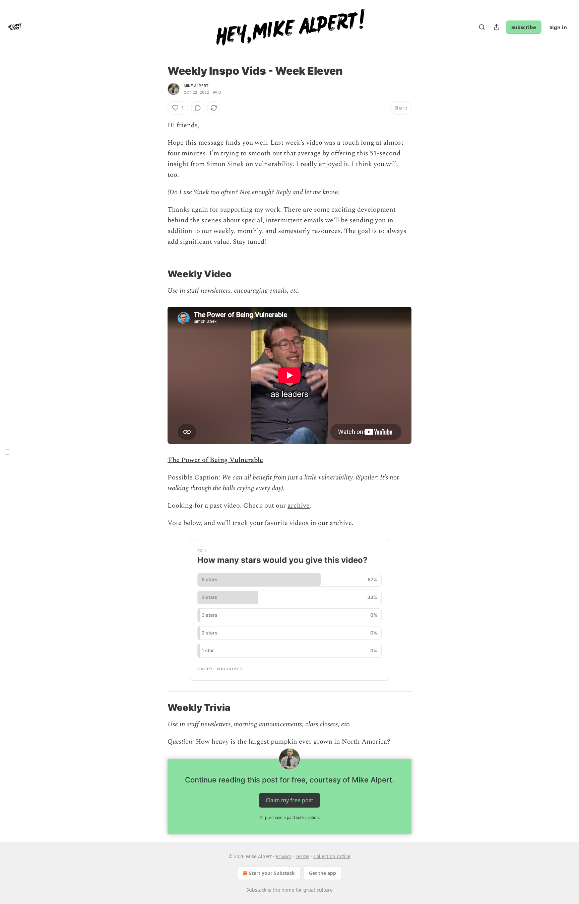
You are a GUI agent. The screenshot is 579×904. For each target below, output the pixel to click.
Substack (256, 890)
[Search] (482, 27)
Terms (302, 856)
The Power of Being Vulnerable (215, 460)
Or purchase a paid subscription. (289, 817)
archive (298, 506)
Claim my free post (289, 800)
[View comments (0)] (197, 108)
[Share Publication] (496, 27)
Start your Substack (272, 873)
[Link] (158, 274)
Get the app (322, 873)
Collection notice (331, 856)
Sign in (558, 27)
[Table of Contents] (7, 452)
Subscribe (523, 27)
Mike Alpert (196, 85)
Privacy (284, 856)
